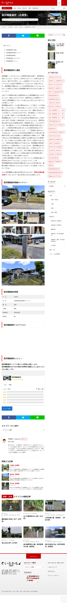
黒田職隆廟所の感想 (10, 50)
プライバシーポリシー (53, 575)
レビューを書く (7, 408)
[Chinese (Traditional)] (34, 576)
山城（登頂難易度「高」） (56, 117)
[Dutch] (36, 576)
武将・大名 (13, 19)
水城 (50, 143)
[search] (64, 8)
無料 (30, 8)
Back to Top (33, 556)
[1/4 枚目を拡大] (13, 228)
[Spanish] (38, 578)
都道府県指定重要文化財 (55, 172)
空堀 (58, 150)
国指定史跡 (35, 8)
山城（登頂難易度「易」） (56, 113)
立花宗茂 (51, 154)
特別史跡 (57, 143)
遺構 (51, 165)
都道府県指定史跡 (54, 169)
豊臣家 (58, 161)
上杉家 (51, 77)
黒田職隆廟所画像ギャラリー (12, 52)
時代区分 (51, 216)
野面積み (52, 176)
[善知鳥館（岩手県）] (51, 65)
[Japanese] (28, 576)
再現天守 (52, 84)
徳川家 (51, 124)
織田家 (51, 161)
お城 (50, 195)
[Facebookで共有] (9, 36)
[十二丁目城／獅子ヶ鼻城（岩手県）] (51, 47)
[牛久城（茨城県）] (5, 486)
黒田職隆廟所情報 (9, 55)
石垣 (51, 150)
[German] (28, 578)
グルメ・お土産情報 (54, 254)
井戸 (58, 77)
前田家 (51, 88)
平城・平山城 (54, 199)
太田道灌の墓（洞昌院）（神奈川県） (55, 519)
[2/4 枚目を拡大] (28, 228)
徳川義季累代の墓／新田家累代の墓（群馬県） (33, 545)
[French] (38, 576)
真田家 (59, 147)
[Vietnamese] (32, 580)
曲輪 (61, 132)
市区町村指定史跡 (28, 19)
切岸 (59, 84)
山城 (14, 8)
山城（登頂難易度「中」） (56, 110)
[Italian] (32, 578)
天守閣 (57, 106)
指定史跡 (34, 19)
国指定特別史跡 (53, 95)
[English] (30, 576)
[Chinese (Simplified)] (32, 576)
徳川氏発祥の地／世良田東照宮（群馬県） (55, 545)
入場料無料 (20, 19)
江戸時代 (53, 245)
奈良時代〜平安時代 (56, 225)
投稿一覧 (24, 439)
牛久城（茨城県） (15, 483)
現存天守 (24, 8)
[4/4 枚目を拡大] (42, 237)
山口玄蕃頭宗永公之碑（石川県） (33, 517)
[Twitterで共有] (23, 36)
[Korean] (28, 580)
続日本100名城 (53, 158)
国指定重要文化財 (54, 99)
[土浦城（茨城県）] (5, 468)
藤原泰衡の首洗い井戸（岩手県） (11, 520)
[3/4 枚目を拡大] (42, 228)
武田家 (51, 139)
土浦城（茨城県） (15, 465)
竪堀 (59, 154)
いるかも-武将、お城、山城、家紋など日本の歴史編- (25, 591)
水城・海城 (54, 212)
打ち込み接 (60, 124)
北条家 (58, 88)
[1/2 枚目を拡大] (20, 214)
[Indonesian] (30, 578)
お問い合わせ (51, 571)
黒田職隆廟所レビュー (11, 61)
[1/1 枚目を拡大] (42, 187)
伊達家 (51, 80)
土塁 (51, 102)
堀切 (51, 106)
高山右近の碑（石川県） (10, 543)
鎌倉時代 (53, 229)
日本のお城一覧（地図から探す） (56, 562)
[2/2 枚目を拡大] (42, 214)
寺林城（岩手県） (60, 53)
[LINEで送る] (37, 36)
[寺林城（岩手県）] (51, 56)
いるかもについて (52, 567)
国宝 (50, 91)
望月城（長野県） (15, 474)
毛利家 (59, 139)
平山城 (19, 8)
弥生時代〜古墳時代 (56, 221)
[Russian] (36, 578)
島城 (52, 208)
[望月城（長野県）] (5, 477)
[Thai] (30, 580)
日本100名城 (53, 132)
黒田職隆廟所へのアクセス (12, 58)
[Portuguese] (34, 578)
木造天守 (51, 135)
